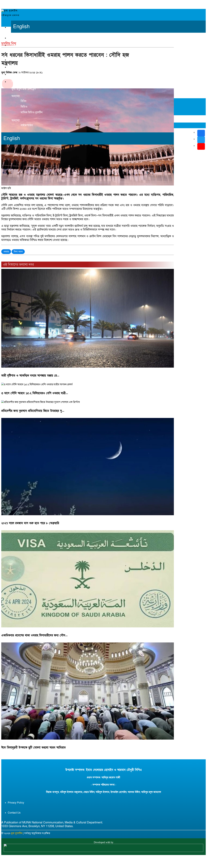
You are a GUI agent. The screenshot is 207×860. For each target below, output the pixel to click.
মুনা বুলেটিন (16, 833)
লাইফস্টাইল (27, 125)
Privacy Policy (16, 802)
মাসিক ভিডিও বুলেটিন (32, 112)
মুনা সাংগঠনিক (19, 74)
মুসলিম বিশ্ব (17, 67)
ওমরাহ (6, 251)
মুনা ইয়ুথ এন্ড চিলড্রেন (23, 89)
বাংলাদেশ (16, 53)
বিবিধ (23, 101)
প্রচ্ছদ (14, 38)
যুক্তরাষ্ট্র (15, 45)
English (21, 26)
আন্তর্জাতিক (17, 60)
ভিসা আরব (18, 251)
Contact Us (14, 813)
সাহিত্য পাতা (18, 82)
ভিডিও (24, 107)
